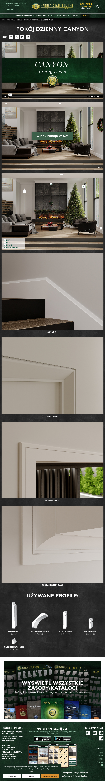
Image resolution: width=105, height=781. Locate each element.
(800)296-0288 (12, 756)
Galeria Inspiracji (17, 20)
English (101, 752)
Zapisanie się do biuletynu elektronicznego (16, 4)
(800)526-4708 (11, 738)
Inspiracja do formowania (31, 20)
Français (100, 758)
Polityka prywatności (81, 772)
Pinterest (101, 733)
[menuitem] (87, 6)
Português (100, 761)
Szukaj (97, 6)
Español (100, 755)
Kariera (10, 9)
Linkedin (95, 733)
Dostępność (67, 772)
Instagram (88, 733)
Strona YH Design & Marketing (73, 776)
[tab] (24, 16)
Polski (101, 765)
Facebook (101, 738)
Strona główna (6, 20)
